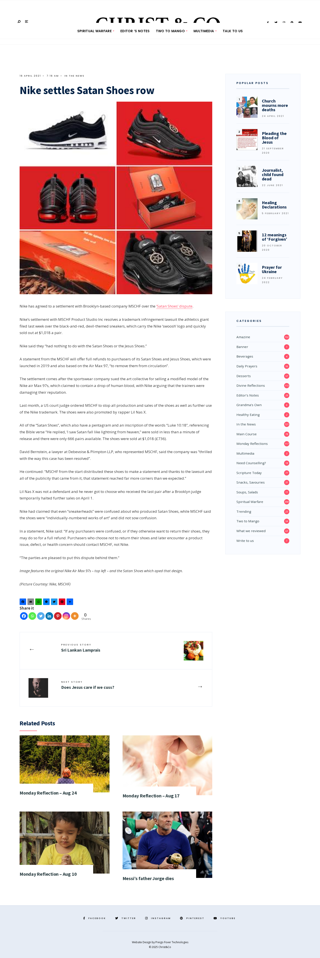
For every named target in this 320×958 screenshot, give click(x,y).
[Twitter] (55, 602)
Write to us (245, 540)
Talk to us (233, 31)
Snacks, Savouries (250, 482)
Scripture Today (249, 473)
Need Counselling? (251, 463)
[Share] (70, 602)
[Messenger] (47, 602)
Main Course (246, 434)
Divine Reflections (250, 385)
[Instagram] (66, 616)
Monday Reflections (252, 443)
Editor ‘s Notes (135, 31)
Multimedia (204, 31)
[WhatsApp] (39, 602)
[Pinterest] (63, 602)
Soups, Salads (247, 492)
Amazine (243, 337)
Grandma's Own (249, 405)
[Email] (31, 602)
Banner (242, 347)
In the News (74, 75)
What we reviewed (251, 531)
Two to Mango (170, 31)
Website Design (142, 942)
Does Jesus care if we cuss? (87, 685)
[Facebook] (23, 602)
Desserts (243, 376)
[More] (75, 616)
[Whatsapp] (32, 616)
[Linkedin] (49, 616)
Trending (243, 511)
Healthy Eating (248, 414)
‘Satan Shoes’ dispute (174, 306)
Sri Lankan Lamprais (80, 648)
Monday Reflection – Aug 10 (48, 874)
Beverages (244, 356)
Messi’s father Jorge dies (148, 878)
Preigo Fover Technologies (171, 942)
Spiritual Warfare (94, 31)
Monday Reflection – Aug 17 (151, 796)
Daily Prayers (246, 366)
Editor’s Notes (247, 395)
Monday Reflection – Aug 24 (48, 793)
